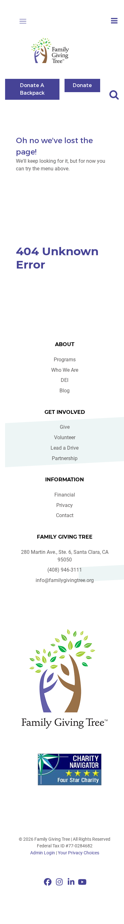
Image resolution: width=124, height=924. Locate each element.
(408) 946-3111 (64, 570)
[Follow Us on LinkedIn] (72, 882)
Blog (64, 391)
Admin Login (42, 853)
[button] (23, 21)
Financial (64, 495)
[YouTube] (82, 882)
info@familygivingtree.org (65, 580)
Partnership (65, 458)
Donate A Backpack (32, 89)
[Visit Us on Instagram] (60, 882)
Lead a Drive (65, 448)
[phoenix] (64, 679)
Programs (65, 360)
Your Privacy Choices (78, 853)
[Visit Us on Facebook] (48, 882)
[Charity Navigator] (69, 769)
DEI (64, 380)
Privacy (64, 505)
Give (65, 427)
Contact (64, 515)
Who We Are (64, 370)
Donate (82, 85)
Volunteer (64, 437)
